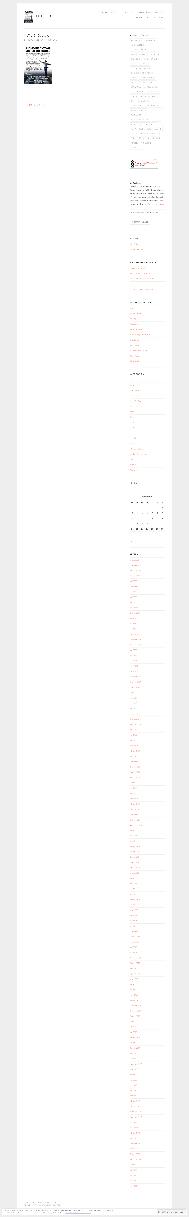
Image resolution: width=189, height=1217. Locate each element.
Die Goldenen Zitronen (142, 73)
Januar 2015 (134, 905)
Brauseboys (154, 54)
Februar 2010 (135, 1037)
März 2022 (134, 608)
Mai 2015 (133, 889)
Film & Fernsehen (136, 396)
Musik (132, 444)
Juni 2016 (133, 836)
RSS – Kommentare (136, 249)
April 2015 (133, 894)
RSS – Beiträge (135, 244)
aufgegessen (137, 45)
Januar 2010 (134, 1043)
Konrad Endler (138, 96)
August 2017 (134, 783)
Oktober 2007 (135, 1154)
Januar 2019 (134, 714)
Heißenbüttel (149, 82)
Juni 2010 (133, 1032)
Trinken (156, 138)
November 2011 (135, 968)
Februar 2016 (135, 846)
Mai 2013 (133, 953)
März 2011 (134, 995)
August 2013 (134, 942)
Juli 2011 (133, 984)
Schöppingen (137, 129)
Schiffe (134, 124)
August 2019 (134, 693)
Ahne (131, 308)
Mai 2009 (133, 1085)
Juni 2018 (133, 730)
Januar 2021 (134, 634)
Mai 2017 (133, 788)
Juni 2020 (133, 650)
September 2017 (136, 777)
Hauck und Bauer (136, 329)
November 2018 (135, 724)
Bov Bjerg (133, 319)
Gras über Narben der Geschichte (142, 279)
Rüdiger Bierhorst (140, 120)
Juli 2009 (133, 1074)
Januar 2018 (134, 756)
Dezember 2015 (135, 857)
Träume (134, 143)
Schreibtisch (147, 124)
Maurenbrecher (154, 106)
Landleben (145, 101)
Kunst (132, 428)
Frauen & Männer (136, 401)
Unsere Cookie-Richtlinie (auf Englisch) (78, 1213)
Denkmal (143, 64)
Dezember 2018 (135, 719)
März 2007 (134, 1186)
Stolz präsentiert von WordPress (41, 1202)
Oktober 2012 (135, 963)
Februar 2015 (135, 899)
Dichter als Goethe (140, 68)
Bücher (155, 59)
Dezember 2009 (135, 1048)
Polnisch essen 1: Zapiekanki (140, 273)
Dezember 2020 (135, 640)
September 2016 (136, 825)
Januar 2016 (134, 852)
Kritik (133, 101)
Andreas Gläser (135, 313)
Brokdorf (136, 59)
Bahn (133, 54)
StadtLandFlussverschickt (139, 454)
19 (142, 524)
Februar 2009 (135, 1101)
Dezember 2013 (135, 931)
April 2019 (133, 708)
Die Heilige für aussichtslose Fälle (142, 289)
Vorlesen (146, 143)
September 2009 (136, 1064)
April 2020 (133, 661)
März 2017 (134, 799)
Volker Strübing (135, 361)
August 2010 (134, 1021)
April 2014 (133, 926)
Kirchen (155, 92)
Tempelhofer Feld (149, 133)
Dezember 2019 (135, 677)
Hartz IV (135, 82)
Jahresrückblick (34, 105)
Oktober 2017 (135, 772)
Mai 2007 (133, 1175)
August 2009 (134, 1069)
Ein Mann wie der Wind (138, 268)
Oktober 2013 (135, 937)
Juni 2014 (133, 915)
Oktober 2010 (135, 1016)
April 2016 (133, 841)
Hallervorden (147, 78)
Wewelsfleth (137, 148)
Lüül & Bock (137, 106)
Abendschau (137, 40)
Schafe (156, 120)
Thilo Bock (47, 16)
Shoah (134, 133)
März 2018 (134, 746)
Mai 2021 (133, 624)
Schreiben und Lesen (137, 449)
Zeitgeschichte (135, 470)
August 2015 (134, 873)
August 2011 (134, 979)
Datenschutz (157, 17)
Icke (131, 284)
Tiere (133, 138)
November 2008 (135, 1112)
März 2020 (134, 666)
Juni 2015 (133, 883)
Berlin (142, 54)
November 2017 (135, 767)
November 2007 (135, 1149)
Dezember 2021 (135, 613)
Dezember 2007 (135, 1143)
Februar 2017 (135, 804)
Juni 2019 (133, 698)
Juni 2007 (133, 1170)
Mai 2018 (133, 735)
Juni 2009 (133, 1080)
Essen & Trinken (135, 390)
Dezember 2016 (135, 814)
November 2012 (135, 958)
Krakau (152, 96)
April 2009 (133, 1090)
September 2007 (136, 1159)
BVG (146, 59)
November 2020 (135, 645)
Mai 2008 (133, 1122)
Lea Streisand (134, 345)
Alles (131, 380)
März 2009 (134, 1096)
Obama (142, 110)
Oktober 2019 (135, 687)
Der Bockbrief (135, 183)
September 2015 (136, 868)
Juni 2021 (133, 618)
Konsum (133, 417)
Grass (133, 78)
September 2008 (136, 1117)
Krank (132, 422)
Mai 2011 (133, 990)
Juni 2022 (133, 597)
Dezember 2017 (135, 761)
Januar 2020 (134, 671)
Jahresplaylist (151, 87)
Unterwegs (133, 465)
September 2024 (136, 570)
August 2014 (134, 910)
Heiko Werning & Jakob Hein (140, 335)
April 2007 (133, 1181)
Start (104, 13)
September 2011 (136, 974)
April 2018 (133, 740)
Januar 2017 (134, 809)
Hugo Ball (136, 87)
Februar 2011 (135, 1000)
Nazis (133, 110)
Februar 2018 (135, 751)
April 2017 (133, 793)
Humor (132, 412)
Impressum (142, 17)
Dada (133, 64)
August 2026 (134, 560)
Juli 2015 (133, 878)
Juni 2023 (133, 581)
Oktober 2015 (135, 862)
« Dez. (132, 542)
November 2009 (135, 1053)
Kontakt (160, 13)
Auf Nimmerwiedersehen (143, 50)
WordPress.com (51, 1205)
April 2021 (133, 629)
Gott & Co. (133, 406)
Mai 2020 (133, 655)
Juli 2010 (133, 1027)
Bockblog (114, 13)
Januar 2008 (134, 1138)
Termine (140, 13)
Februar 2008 (135, 1133)
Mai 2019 (133, 703)
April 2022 (133, 602)
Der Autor (128, 13)
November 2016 (135, 820)
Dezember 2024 (135, 565)
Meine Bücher (134, 438)
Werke (149, 13)
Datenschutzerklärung (156, 204)
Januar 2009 (134, 1106)
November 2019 (135, 682)
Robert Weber (134, 356)
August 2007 (134, 1165)
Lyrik (131, 433)
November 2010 (135, 1011)
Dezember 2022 (135, 586)
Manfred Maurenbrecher (138, 350)
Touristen (144, 138)
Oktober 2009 (135, 1059)
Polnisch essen (138, 115)
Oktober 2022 (135, 592)
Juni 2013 (133, 947)
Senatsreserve (154, 129)
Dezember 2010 (135, 1006)
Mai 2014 (133, 921)
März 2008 (134, 1127)
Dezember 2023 (135, 576)
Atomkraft (151, 40)
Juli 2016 (133, 830)
